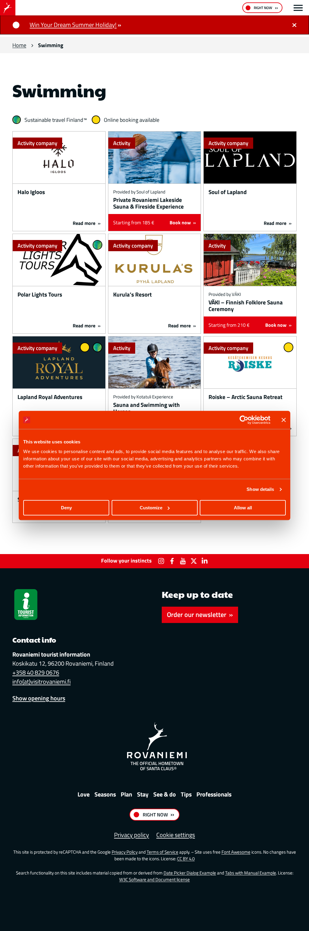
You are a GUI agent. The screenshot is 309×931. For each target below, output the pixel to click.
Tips (186, 794)
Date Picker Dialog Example (190, 872)
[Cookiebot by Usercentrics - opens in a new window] (244, 419)
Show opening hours (38, 698)
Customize (151, 507)
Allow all (243, 507)
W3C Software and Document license (154, 879)
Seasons (105, 794)
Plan (126, 794)
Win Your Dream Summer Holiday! (73, 24)
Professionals (213, 794)
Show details (260, 489)
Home (19, 45)
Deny (66, 507)
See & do (164, 794)
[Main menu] (298, 8)
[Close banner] (284, 420)
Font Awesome (235, 851)
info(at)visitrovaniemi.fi (41, 681)
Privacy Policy (125, 851)
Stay (142, 794)
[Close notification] (294, 25)
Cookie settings (175, 834)
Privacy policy (131, 834)
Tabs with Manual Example (250, 872)
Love (84, 794)
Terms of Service (162, 851)
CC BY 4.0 (186, 858)
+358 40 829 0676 (35, 672)
